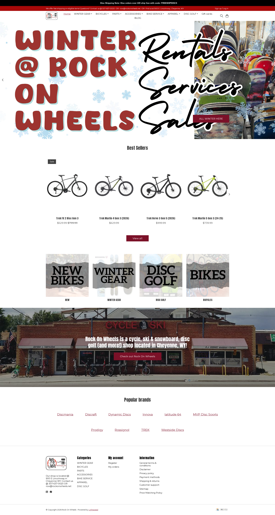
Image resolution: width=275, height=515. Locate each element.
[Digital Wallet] (224, 509)
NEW (67, 300)
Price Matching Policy (151, 493)
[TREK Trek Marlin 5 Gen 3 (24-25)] (207, 185)
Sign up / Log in (221, 8)
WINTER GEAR (114, 300)
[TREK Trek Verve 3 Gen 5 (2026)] (161, 185)
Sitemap (144, 489)
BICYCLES (207, 300)
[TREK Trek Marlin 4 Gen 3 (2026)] (114, 185)
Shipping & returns (149, 481)
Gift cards (207, 13)
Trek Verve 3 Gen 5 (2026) (161, 218)
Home (67, 13)
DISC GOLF (161, 300)
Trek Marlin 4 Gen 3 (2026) (114, 218)
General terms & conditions (148, 464)
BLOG (137, 18)
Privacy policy (147, 473)
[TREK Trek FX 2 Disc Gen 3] (67, 185)
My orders (113, 467)
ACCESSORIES (85, 474)
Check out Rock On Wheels (137, 356)
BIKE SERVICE (85, 478)
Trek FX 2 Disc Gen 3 (67, 218)
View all (137, 238)
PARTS (80, 470)
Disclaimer (145, 469)
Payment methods (150, 477)
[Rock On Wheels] (52, 16)
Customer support (149, 485)
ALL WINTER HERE (211, 118)
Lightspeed (93, 510)
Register (112, 463)
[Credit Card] (217, 509)
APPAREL (82, 482)
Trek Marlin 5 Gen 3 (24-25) (207, 218)
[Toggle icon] (221, 15)
